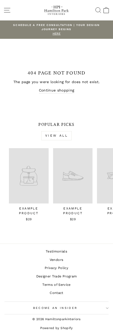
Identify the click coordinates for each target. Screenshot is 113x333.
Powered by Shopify (56, 328)
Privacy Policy (56, 268)
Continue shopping (56, 90)
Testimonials (56, 251)
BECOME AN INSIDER (55, 308)
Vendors (56, 260)
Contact (56, 293)
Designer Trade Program (56, 276)
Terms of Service (56, 285)
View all (56, 135)
